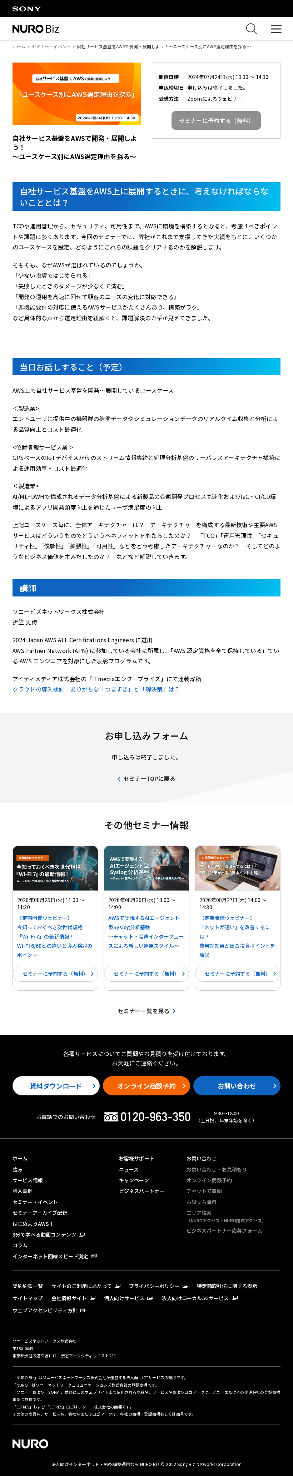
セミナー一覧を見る (143, 1010)
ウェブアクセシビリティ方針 (45, 1310)
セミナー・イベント (51, 46)
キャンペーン (134, 1180)
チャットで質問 (204, 1190)
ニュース (129, 1169)
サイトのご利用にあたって (81, 1285)
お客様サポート (136, 1158)
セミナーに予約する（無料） (55, 973)
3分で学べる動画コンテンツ (44, 1234)
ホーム (19, 46)
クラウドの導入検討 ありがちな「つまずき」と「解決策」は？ (96, 689)
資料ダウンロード (56, 1085)
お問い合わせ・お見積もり (217, 1169)
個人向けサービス (124, 1298)
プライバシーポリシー (154, 1285)
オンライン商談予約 (146, 1085)
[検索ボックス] (251, 29)
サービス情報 (28, 1180)
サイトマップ (28, 1298)
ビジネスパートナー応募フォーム (224, 1230)
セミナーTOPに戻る (149, 778)
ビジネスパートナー (141, 1190)
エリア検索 (226, 1216)
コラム (20, 1245)
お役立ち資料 (202, 1201)
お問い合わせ (237, 1085)
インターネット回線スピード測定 (50, 1256)
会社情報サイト (69, 1298)
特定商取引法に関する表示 (227, 1285)
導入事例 (23, 1190)
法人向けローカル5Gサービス (195, 1298)
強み (18, 1169)
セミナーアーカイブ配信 (40, 1212)
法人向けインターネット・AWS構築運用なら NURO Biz (106, 1464)
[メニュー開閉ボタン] (276, 28)
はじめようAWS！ (33, 1223)
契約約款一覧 (28, 1285)
